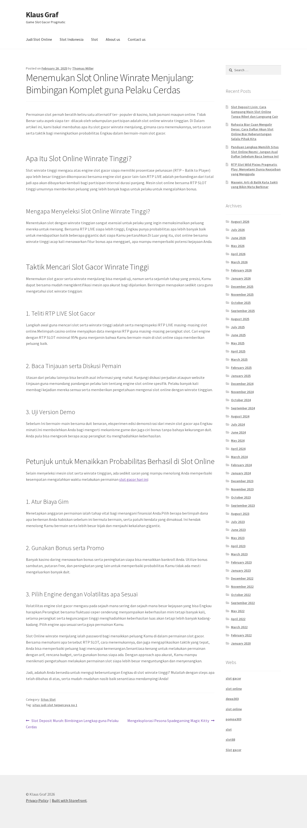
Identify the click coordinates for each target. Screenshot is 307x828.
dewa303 (232, 699)
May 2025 (237, 343)
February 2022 (241, 635)
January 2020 (241, 643)
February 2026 (241, 270)
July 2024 (238, 424)
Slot (94, 39)
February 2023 (241, 562)
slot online (234, 689)
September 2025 (243, 311)
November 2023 (242, 489)
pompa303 (233, 719)
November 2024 (242, 392)
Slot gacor (233, 750)
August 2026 (240, 221)
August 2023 (240, 513)
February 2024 (241, 465)
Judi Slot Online (39, 39)
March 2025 (239, 359)
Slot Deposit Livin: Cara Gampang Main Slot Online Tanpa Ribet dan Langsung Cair (254, 112)
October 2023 (241, 497)
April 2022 (238, 619)
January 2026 (241, 278)
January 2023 (241, 570)
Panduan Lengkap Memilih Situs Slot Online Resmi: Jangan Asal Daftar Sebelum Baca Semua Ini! (255, 152)
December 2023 (242, 481)
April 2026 (238, 254)
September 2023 (243, 505)
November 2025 (242, 294)
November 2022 (242, 586)
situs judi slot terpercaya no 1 (54, 705)
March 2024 (239, 457)
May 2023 (237, 538)
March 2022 (239, 627)
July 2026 (238, 230)
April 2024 (238, 448)
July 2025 (238, 327)
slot (229, 729)
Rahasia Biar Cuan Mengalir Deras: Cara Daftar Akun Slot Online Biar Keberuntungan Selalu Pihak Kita (252, 131)
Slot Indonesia (71, 39)
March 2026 (239, 262)
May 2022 (237, 611)
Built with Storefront (69, 800)
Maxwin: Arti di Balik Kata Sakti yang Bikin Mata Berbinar (254, 184)
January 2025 (241, 376)
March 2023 (239, 554)
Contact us (137, 39)
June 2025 (238, 335)
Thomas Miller (83, 68)
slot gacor (233, 678)
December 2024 (242, 384)
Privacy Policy (37, 800)
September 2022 (243, 603)
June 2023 (238, 530)
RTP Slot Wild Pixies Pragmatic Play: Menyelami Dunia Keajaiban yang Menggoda (256, 169)
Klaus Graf (42, 14)
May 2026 (237, 246)
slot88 (230, 739)
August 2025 (240, 319)
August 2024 (240, 416)
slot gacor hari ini (133, 479)
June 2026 (238, 238)
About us (113, 39)
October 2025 (241, 302)
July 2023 (238, 522)
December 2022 (242, 578)
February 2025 (241, 367)
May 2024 (237, 440)
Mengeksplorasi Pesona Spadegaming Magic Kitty (168, 721)
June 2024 (238, 432)
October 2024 (241, 400)
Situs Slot (48, 699)
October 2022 (241, 595)
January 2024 (241, 473)
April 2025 (238, 351)
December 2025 (242, 286)
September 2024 (243, 408)
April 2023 (238, 546)
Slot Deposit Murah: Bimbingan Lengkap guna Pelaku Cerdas (72, 723)
